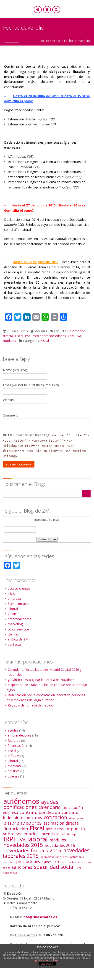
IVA (78, 336)
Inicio (45, 40)
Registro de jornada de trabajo (30, 705)
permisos (8, 862)
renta (59, 861)
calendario (50, 807)
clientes (13, 634)
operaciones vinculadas (54, 857)
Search (86, 493)
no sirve (13, 771)
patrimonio (77, 857)
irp (74, 834)
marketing (15, 624)
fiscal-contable (18, 604)
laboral (13, 609)
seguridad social (54, 866)
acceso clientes (19, 588)
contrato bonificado (40, 812)
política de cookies (46, 960)
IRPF (71, 336)
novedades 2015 (23, 845)
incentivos (50, 833)
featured (14, 740)
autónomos (21, 801)
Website (9, 400)
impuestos (55, 828)
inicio (11, 593)
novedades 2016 (60, 845)
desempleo (76, 818)
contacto (14, 644)
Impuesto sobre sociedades (45, 336)
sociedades (10, 872)
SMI (78, 867)
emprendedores (19, 619)
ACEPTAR (47, 964)
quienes (13, 776)
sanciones (22, 867)
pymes (47, 862)
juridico (13, 614)
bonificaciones (20, 807)
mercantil (14, 766)
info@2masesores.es (40, 917)
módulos (9, 340)
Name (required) (15, 370)
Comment (10, 415)
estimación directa (61, 823)
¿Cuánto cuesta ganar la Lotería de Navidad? (41, 680)
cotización (55, 817)
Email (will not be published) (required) (31, 385)
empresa (14, 598)
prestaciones (28, 861)
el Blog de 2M (18, 639)
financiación (16, 745)
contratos (33, 817)
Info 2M (13, 756)
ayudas (13, 730)
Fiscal (56, 40)
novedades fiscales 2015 (32, 850)
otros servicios (18, 629)
